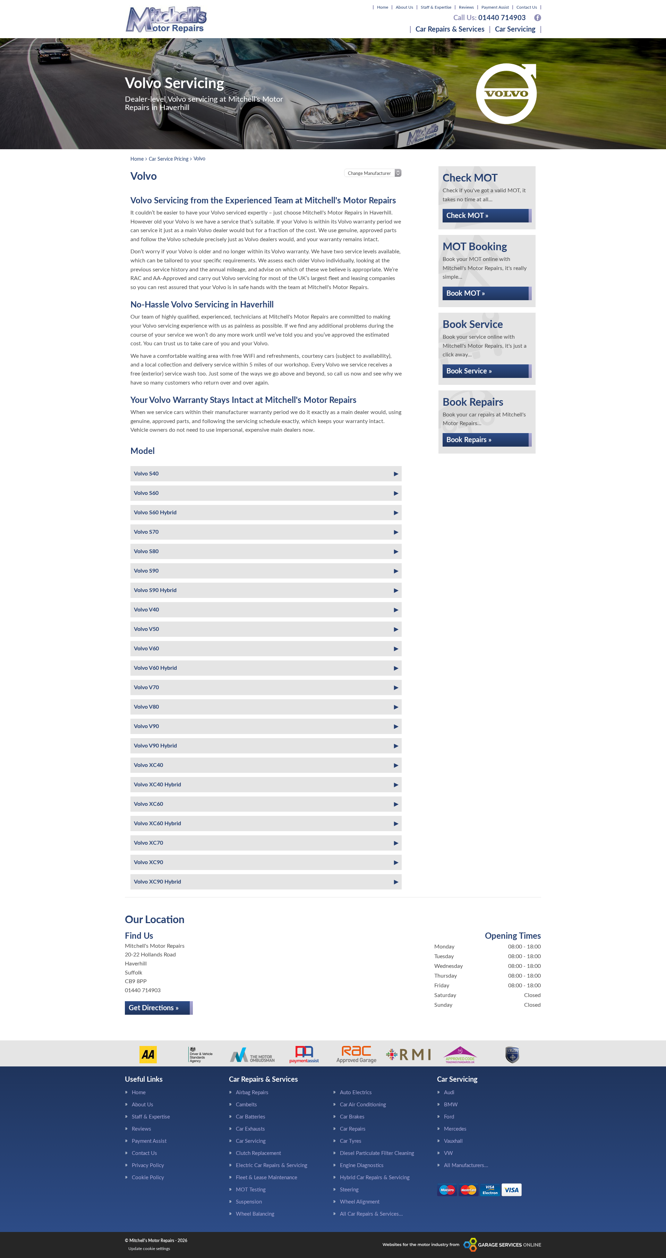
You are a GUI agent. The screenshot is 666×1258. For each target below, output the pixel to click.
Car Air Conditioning (363, 1104)
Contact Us (526, 7)
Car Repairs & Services (450, 29)
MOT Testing (251, 1189)
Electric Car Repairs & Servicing (271, 1165)
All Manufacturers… (466, 1165)
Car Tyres (350, 1141)
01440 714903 (489, 18)
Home (382, 7)
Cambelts (246, 1104)
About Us (404, 7)
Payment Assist (495, 7)
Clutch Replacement (258, 1153)
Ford (449, 1117)
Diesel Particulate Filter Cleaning (377, 1153)
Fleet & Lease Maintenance (266, 1177)
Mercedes (455, 1129)
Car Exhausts (250, 1129)
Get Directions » (154, 1008)
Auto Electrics (356, 1092)
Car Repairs (353, 1129)
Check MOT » (467, 215)
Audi (449, 1092)
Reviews (466, 7)
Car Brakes (352, 1117)
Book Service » (469, 371)
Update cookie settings (149, 1249)
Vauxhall (453, 1141)
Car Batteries (250, 1117)
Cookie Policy (148, 1177)
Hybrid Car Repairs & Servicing (375, 1177)
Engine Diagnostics (362, 1165)
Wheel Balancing (255, 1214)
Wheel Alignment (359, 1202)
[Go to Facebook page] (537, 17)
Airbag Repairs (252, 1092)
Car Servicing (515, 29)
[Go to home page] (166, 19)
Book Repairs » (469, 440)
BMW (451, 1104)
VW (448, 1153)
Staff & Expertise (436, 7)
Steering (349, 1189)
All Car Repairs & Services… (371, 1214)
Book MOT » (465, 293)
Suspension (249, 1202)
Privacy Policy (148, 1165)
